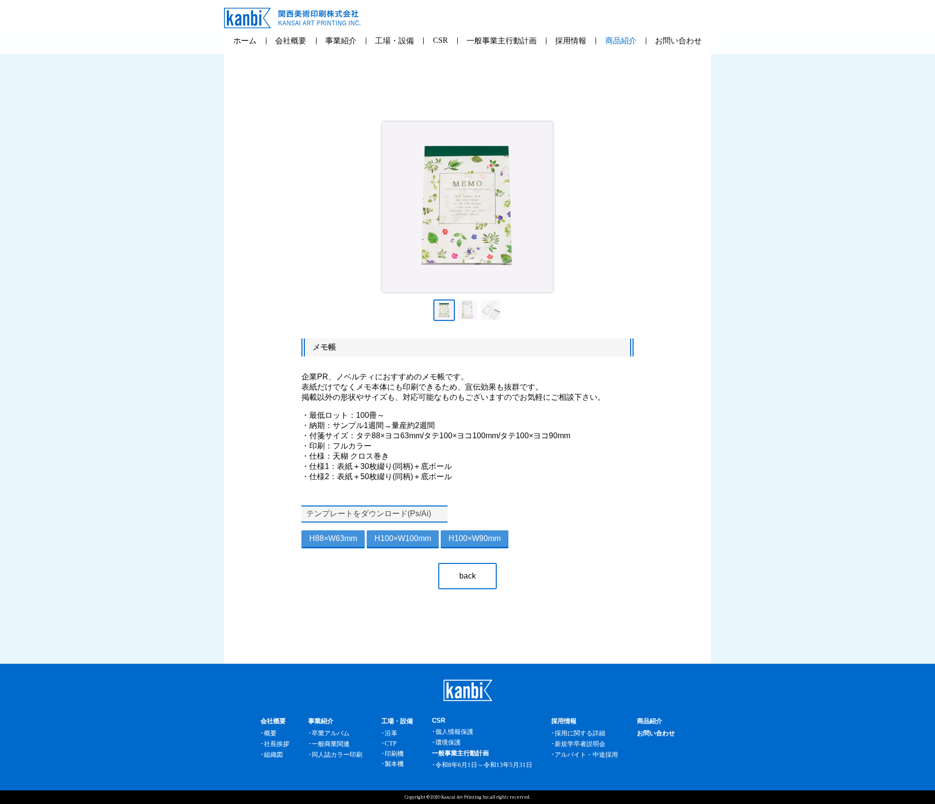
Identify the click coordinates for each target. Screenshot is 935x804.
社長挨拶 (276, 744)
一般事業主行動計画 (502, 41)
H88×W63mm (333, 538)
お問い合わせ (678, 41)
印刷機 (394, 753)
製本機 (394, 763)
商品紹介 (620, 41)
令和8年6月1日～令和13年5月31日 (483, 764)
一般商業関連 (331, 744)
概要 (270, 733)
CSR (440, 40)
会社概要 (290, 41)
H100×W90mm (475, 538)
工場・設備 (394, 41)
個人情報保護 (454, 731)
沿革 (391, 733)
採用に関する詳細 (580, 733)
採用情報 (570, 41)
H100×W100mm (402, 538)
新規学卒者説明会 (580, 744)
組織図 (273, 754)
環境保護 (448, 742)
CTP (390, 743)
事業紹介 (340, 41)
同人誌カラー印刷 (337, 754)
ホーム (245, 41)
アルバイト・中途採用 (586, 754)
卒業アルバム (331, 733)
